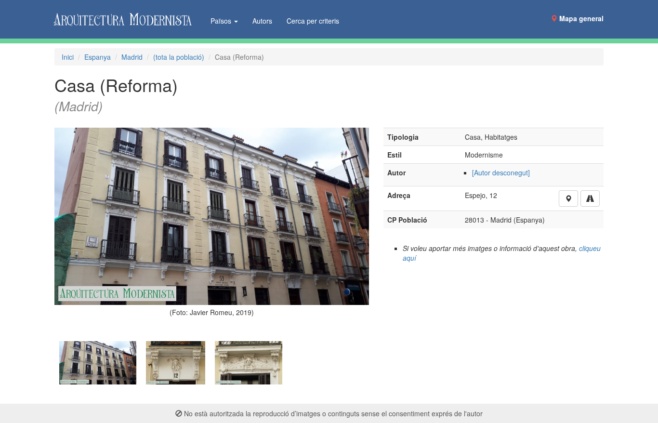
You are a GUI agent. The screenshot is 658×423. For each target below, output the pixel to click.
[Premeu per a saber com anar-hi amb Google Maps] (590, 198)
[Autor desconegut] (501, 172)
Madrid (132, 57)
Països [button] (222, 21)
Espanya (97, 57)
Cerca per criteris (313, 21)
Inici (68, 57)
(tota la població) (178, 57)
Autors (262, 21)
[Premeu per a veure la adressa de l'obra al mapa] (568, 198)
